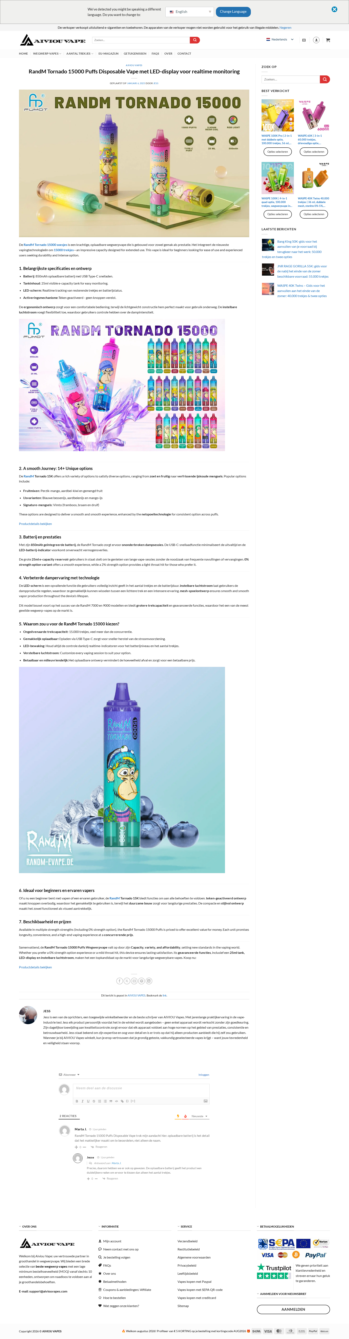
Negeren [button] (285, 27)
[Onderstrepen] (88, 1101)
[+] (133, 1100)
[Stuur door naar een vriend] (134, 981)
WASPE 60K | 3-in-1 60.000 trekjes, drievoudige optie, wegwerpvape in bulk (310, 139)
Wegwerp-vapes (46, 53)
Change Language (233, 11)
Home (23, 53)
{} (127, 1100)
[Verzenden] (195, 40)
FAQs (155, 53)
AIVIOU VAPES (134, 65)
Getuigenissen (135, 53)
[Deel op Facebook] (119, 981)
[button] (328, 40)
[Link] (122, 1101)
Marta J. (116, 1163)
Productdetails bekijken (35, 524)
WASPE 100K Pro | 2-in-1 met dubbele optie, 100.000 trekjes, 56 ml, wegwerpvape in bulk (277, 139)
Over (168, 53)
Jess (155, 83)
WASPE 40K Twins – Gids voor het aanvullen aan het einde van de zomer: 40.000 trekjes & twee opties (302, 290)
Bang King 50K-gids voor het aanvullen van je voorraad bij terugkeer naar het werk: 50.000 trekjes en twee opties (292, 249)
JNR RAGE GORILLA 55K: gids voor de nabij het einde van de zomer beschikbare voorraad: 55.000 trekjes (303, 271)
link (165, 995)
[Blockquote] (111, 1101)
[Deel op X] (127, 981)
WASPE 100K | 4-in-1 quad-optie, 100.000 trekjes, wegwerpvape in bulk (276, 202)
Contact (184, 53)
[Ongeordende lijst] (105, 1101)
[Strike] (94, 1101)
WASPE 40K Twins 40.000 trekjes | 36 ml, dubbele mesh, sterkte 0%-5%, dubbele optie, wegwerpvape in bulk (313, 202)
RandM (29, 476)
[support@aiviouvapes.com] (304, 40)
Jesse (90, 1157)
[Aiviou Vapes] (52, 40)
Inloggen (203, 1074)
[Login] (316, 40)
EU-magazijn (109, 53)
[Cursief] (82, 1101)
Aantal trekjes (78, 53)
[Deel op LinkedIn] (149, 981)
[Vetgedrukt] (77, 1101)
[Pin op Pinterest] (141, 981)
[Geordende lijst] (99, 1101)
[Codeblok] (116, 1101)
